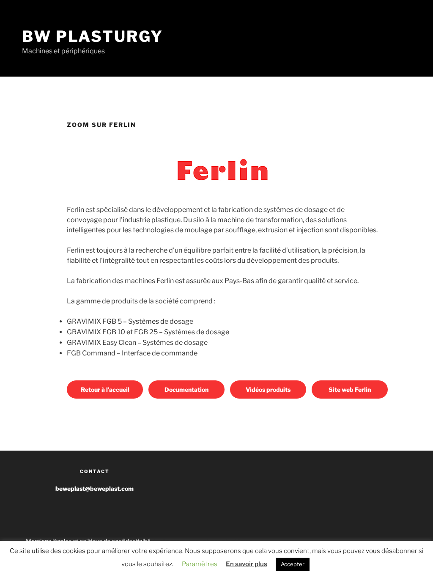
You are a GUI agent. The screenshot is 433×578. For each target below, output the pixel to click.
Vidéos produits (268, 389)
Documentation (186, 389)
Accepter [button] (292, 564)
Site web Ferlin (350, 389)
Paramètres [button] (199, 564)
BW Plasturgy (92, 36)
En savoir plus (246, 564)
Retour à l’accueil (105, 389)
